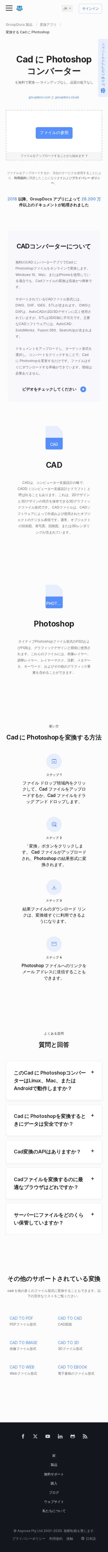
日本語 (91, 1538)
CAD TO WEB (22, 1367)
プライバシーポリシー (28, 1538)
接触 (69, 1538)
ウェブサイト (54, 1502)
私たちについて (54, 1511)
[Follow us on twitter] (35, 1437)
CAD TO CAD (70, 1318)
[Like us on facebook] (23, 1437)
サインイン (90, 9)
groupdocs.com (39, 97)
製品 (54, 1465)
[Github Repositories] (72, 1437)
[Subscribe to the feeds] (85, 1437)
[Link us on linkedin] (60, 1437)
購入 (54, 1483)
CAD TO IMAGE (23, 1342)
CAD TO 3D (68, 1342)
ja (65, 8)
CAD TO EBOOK (72, 1367)
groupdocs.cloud (67, 97)
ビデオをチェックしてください (49, 389)
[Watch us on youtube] (47, 1437)
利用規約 (20, 178)
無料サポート (54, 1474)
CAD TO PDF (21, 1318)
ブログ (54, 1492)
